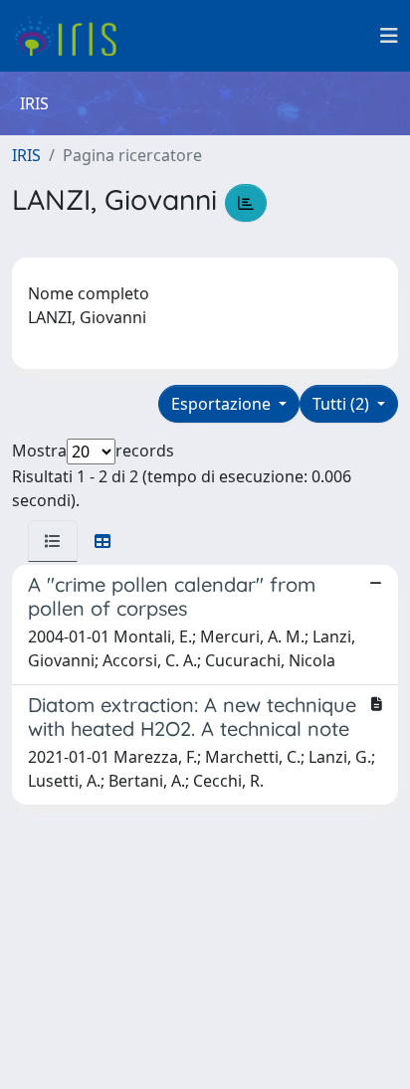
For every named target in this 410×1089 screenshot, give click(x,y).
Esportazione (223, 404)
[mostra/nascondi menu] (389, 36)
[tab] (53, 541)
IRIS (26, 155)
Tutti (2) (342, 404)
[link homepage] (72, 36)
